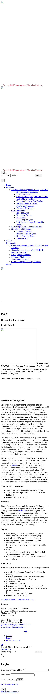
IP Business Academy (10, 692)
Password (5, 675)
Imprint (9, 638)
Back (25, 631)
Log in (19, 680)
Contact (9, 636)
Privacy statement (13, 640)
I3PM (14, 465)
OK (3, 689)
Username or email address (12, 670)
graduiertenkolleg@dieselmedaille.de (16, 624)
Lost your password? (9, 684)
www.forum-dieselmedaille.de (13, 627)
